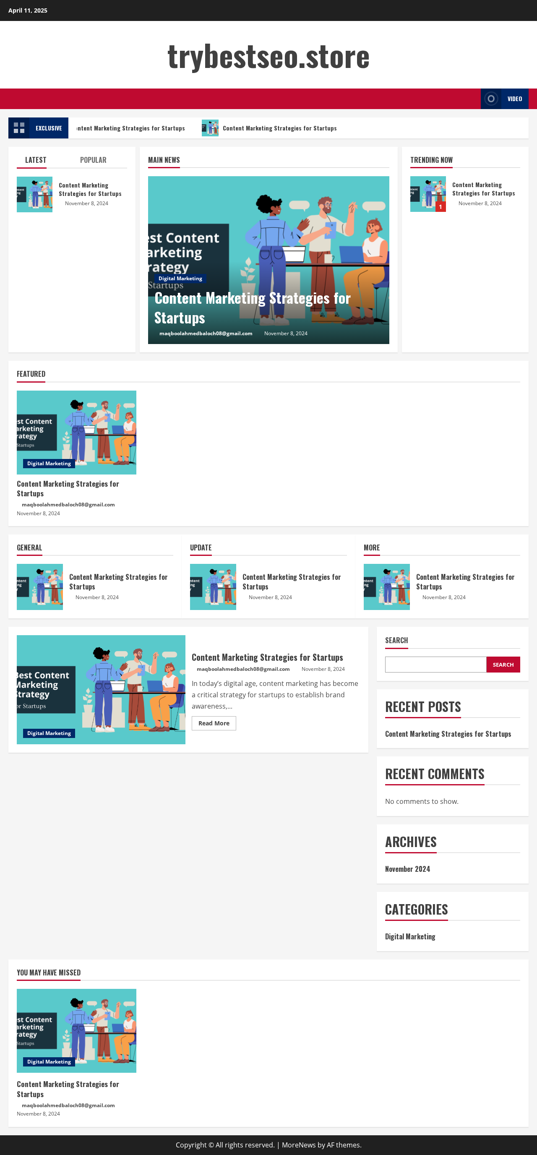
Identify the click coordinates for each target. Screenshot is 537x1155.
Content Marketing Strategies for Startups (125, 127)
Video (515, 98)
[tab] (44, 161)
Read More (217, 724)
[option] (269, 260)
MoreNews (299, 1145)
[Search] (471, 99)
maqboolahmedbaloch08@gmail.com (206, 333)
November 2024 (407, 869)
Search (396, 640)
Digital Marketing (180, 278)
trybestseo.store (268, 54)
